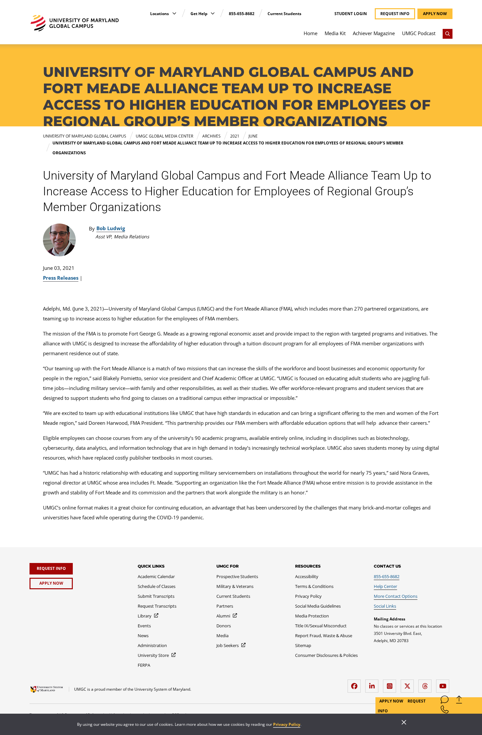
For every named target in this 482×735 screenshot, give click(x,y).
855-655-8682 (241, 13)
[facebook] (356, 684)
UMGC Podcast (418, 33)
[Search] (447, 34)
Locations (160, 13)
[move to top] (459, 701)
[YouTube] (444, 684)
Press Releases (60, 277)
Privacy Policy (286, 724)
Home (310, 33)
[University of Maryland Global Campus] (75, 23)
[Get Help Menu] (213, 13)
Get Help (200, 13)
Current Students (284, 13)
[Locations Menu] (174, 13)
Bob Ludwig (110, 228)
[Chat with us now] (445, 701)
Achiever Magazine (374, 33)
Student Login (350, 14)
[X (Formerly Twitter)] (409, 684)
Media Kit (335, 33)
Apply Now (391, 701)
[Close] (404, 723)
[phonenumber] (445, 711)
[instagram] (391, 684)
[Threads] (426, 684)
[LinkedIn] (373, 684)
